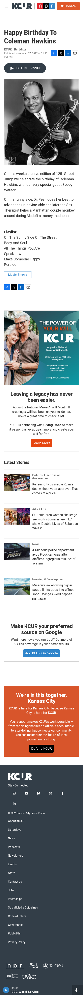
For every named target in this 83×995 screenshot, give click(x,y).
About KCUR (16, 821)
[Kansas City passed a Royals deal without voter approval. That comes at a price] (17, 482)
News (35, 544)
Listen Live (14, 829)
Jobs (11, 890)
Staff (11, 873)
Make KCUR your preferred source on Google (41, 629)
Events (12, 864)
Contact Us (15, 881)
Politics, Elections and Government (47, 477)
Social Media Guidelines (23, 907)
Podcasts (14, 847)
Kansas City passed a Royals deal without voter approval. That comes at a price (55, 488)
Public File (14, 933)
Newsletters (15, 855)
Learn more (41, 443)
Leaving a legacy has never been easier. (41, 397)
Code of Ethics (17, 916)
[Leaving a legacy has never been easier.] (41, 348)
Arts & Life (39, 509)
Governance (15, 924)
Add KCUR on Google (41, 653)
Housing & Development (48, 579)
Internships (15, 898)
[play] (6, 990)
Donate (70, 6)
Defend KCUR (41, 748)
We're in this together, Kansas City (41, 698)
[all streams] (77, 990)
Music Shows (17, 274)
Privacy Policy (16, 942)
